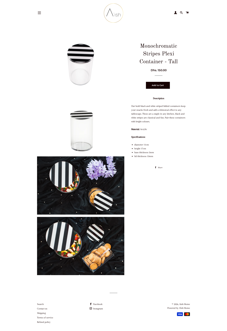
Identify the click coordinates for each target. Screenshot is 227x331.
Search (40, 304)
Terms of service (45, 317)
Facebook (97, 304)
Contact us (42, 308)
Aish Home (184, 304)
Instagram (98, 308)
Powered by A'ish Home (178, 308)
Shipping (41, 313)
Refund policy (43, 322)
